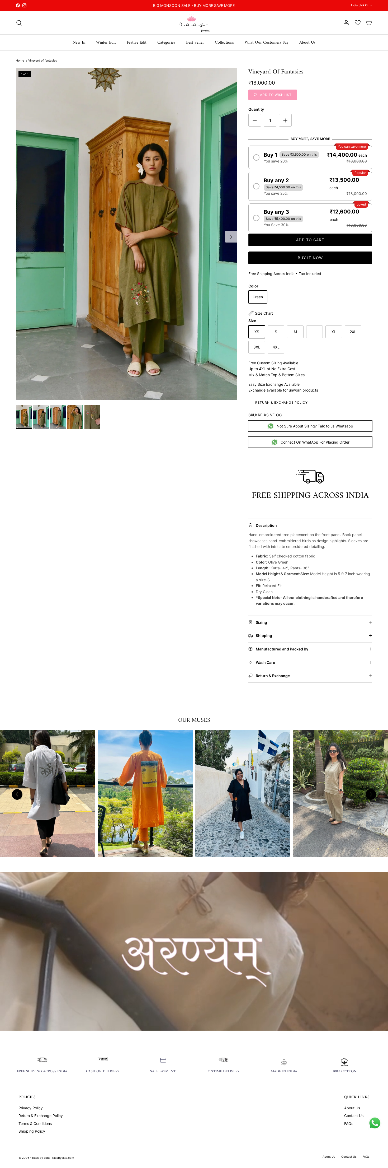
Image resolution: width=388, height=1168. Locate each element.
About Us (307, 42)
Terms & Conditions (35, 1123)
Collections (224, 42)
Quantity (256, 109)
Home (20, 60)
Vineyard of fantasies (42, 60)
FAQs (348, 1123)
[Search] (19, 23)
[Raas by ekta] (194, 22)
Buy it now (310, 257)
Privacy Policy (30, 1108)
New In (79, 42)
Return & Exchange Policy (281, 402)
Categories (166, 42)
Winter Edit (106, 42)
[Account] (345, 23)
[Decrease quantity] (254, 120)
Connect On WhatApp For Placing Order (315, 442)
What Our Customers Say (266, 42)
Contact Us (353, 1115)
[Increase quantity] (285, 120)
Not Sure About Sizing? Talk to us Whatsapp (315, 426)
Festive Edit (136, 42)
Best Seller (195, 42)
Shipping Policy (31, 1131)
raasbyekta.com (63, 1158)
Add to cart (310, 240)
